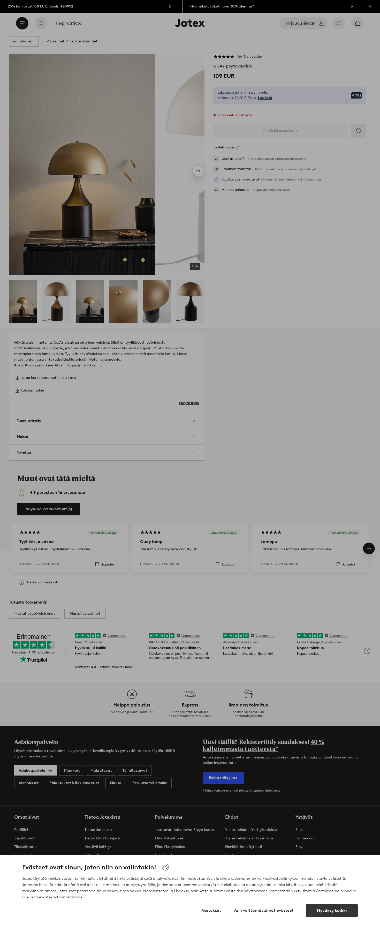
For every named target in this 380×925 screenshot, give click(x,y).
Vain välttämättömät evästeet (263, 910)
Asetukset (211, 910)
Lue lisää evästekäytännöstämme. (52, 897)
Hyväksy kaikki (332, 910)
